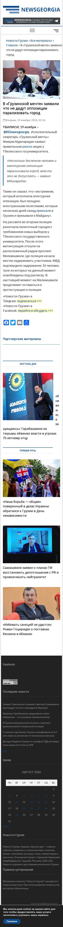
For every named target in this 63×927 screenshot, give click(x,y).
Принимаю (12, 921)
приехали (43, 210)
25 (16, 814)
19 (24, 808)
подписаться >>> (29, 301)
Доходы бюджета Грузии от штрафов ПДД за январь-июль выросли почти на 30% (31, 743)
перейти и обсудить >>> (35, 310)
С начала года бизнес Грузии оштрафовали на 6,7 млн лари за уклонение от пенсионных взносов (30, 734)
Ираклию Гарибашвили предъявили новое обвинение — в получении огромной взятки (26, 715)
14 (38, 802)
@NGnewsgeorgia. (17, 132)
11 (16, 802)
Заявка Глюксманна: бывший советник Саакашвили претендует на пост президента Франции (31, 706)
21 (38, 808)
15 (46, 802)
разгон (27, 146)
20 (31, 808)
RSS (5, 751)
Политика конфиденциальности (44, 903)
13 (31, 802)
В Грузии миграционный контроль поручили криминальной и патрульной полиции (26, 724)
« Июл (6, 826)
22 (46, 808)
